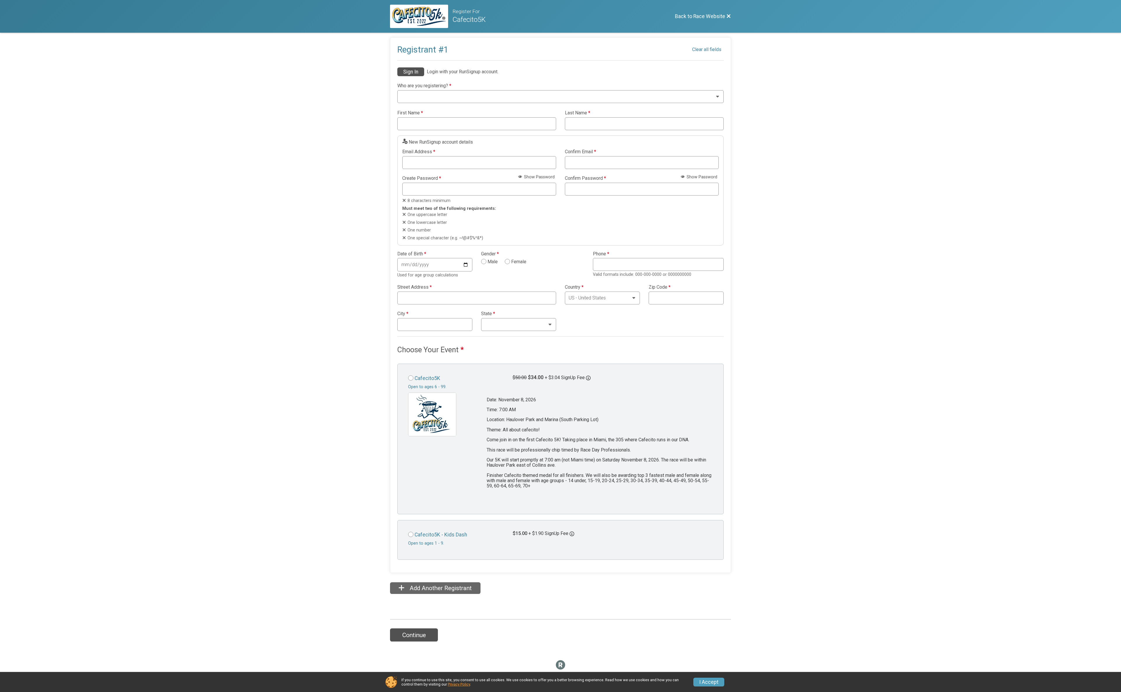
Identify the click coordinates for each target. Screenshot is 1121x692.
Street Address (414, 287)
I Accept (708, 682)
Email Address (418, 151)
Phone (601, 254)
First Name (410, 113)
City (402, 313)
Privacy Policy (459, 684)
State (488, 313)
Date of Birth (411, 254)
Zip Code (660, 287)
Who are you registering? (424, 85)
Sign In (410, 72)
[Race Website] (421, 16)
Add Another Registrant (440, 588)
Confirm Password (585, 178)
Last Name (577, 113)
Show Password (539, 177)
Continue (414, 635)
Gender (490, 254)
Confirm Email (580, 151)
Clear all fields (706, 49)
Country (574, 287)
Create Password (421, 178)
